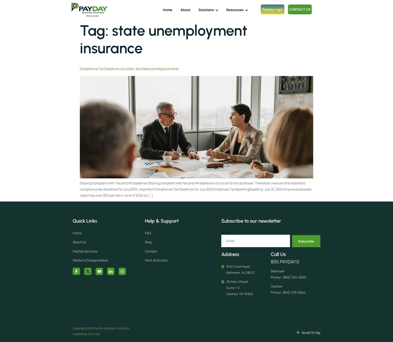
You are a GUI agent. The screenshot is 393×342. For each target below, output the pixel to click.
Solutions (206, 10)
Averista (94, 334)
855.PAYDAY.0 (285, 262)
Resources (235, 10)
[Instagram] (122, 271)
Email (225, 233)
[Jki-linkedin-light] (110, 271)
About (185, 10)
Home (167, 10)
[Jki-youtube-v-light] (99, 271)
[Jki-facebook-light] (76, 271)
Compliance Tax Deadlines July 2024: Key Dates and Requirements (129, 69)
